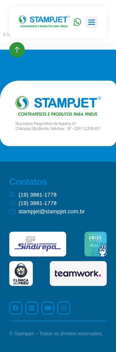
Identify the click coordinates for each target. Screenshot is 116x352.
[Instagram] (63, 307)
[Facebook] (15, 307)
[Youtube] (47, 307)
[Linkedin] (31, 307)
